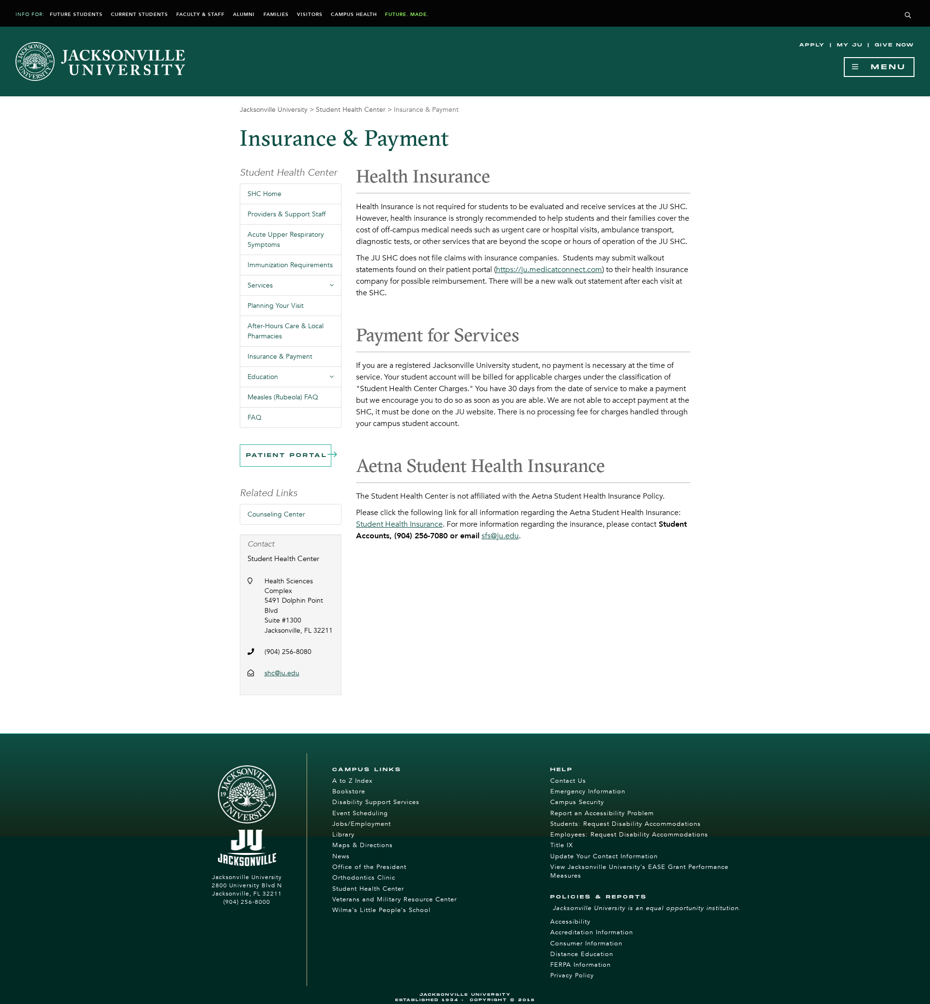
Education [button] (294, 379)
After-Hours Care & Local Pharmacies (286, 331)
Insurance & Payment (280, 356)
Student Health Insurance (399, 524)
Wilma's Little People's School (381, 910)
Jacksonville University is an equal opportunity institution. (647, 908)
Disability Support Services (375, 802)
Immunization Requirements (290, 265)
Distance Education (581, 954)
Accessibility (570, 921)
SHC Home (264, 193)
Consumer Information (586, 943)
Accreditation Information (591, 932)
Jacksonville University (274, 109)
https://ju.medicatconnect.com (549, 269)
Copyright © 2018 (502, 1000)
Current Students (139, 14)
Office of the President (369, 867)
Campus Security (577, 802)
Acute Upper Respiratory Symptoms (286, 239)
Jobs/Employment (361, 824)
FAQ (255, 417)
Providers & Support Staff (287, 214)
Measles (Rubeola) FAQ (283, 397)
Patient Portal (286, 455)
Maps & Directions (362, 845)
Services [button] (294, 288)
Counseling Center (276, 514)
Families (276, 14)
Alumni (244, 14)
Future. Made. (407, 14)
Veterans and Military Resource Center (394, 899)
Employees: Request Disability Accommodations (629, 834)
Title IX (561, 845)
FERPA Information (580, 964)
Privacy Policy (572, 975)
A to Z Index (352, 780)
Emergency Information (587, 791)
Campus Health (354, 14)
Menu (883, 67)
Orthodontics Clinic (363, 877)
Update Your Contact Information (604, 856)
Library (343, 834)
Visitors (310, 14)
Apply (812, 45)
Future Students (76, 14)
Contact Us (568, 780)
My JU (850, 45)
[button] (908, 15)
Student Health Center (351, 109)
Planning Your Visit (276, 305)
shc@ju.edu (281, 673)
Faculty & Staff (200, 14)
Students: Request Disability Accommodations (625, 824)
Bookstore (348, 791)
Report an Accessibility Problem (602, 813)
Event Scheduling (360, 813)
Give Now (894, 45)
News (341, 856)
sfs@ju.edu (500, 536)
